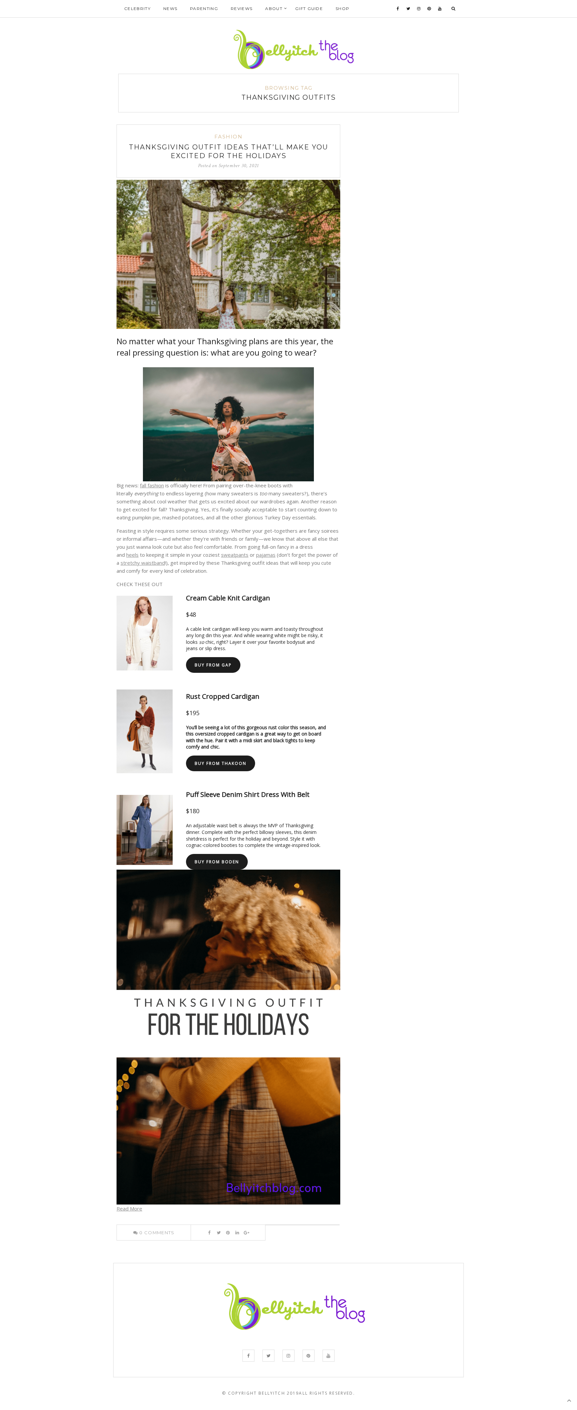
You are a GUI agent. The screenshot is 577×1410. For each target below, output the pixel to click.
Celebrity (137, 8)
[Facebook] (398, 8)
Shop (342, 8)
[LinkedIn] (237, 1232)
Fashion (228, 136)
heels (132, 554)
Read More (129, 1208)
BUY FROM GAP (213, 665)
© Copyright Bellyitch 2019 (260, 1393)
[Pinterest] (429, 8)
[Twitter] (408, 8)
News (170, 8)
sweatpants (234, 554)
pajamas (265, 554)
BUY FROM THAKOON (220, 763)
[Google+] (246, 1232)
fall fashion (152, 485)
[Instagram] (419, 8)
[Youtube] (440, 8)
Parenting (204, 8)
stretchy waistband (143, 562)
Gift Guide (309, 8)
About (273, 8)
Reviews (241, 8)
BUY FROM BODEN (217, 862)
